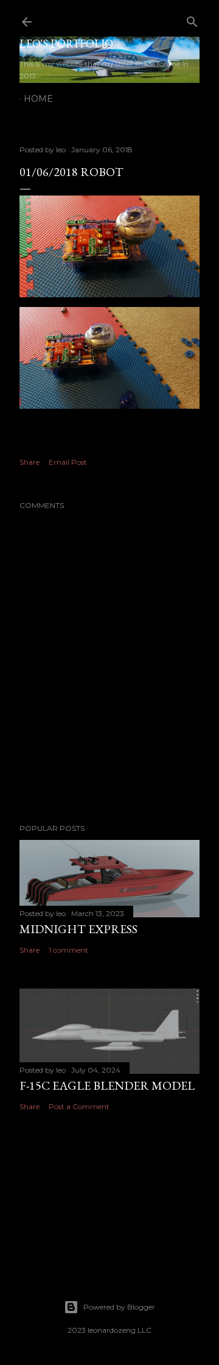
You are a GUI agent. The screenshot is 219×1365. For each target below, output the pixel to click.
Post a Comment (79, 1106)
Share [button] (29, 462)
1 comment (68, 949)
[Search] (192, 19)
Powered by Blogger (119, 1306)
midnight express (78, 929)
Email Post (68, 462)
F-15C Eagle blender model (107, 1085)
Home (38, 98)
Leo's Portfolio (66, 44)
